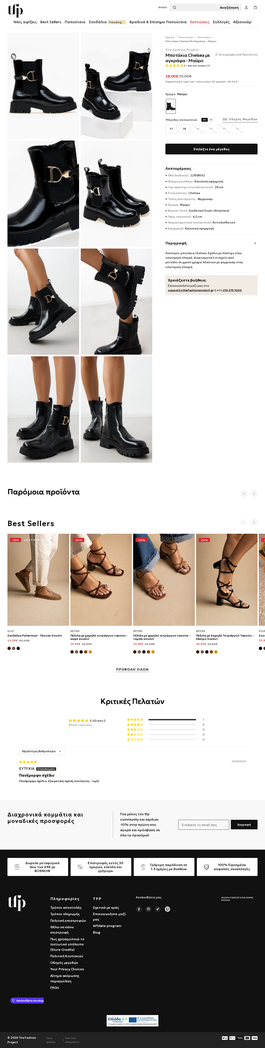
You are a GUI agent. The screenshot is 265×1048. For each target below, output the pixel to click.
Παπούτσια (185, 37)
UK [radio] (211, 119)
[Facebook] (139, 909)
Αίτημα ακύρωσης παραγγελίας (65, 978)
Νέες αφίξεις (25, 21)
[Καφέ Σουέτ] (9, 649)
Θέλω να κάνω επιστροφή (62, 929)
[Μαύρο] (260, 649)
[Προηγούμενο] (244, 493)
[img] (28, 762)
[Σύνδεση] (246, 7)
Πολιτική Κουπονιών (66, 956)
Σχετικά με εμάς (106, 907)
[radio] (171, 128)
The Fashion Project (182, 50)
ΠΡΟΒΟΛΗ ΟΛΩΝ (132, 669)
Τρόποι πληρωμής (65, 914)
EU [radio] (204, 119)
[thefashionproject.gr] (16, 903)
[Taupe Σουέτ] (76, 652)
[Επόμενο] (254, 493)
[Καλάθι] (255, 7)
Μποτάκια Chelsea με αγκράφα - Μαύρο (191, 41)
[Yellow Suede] (90, 652)
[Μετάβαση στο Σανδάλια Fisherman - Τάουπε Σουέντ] (38, 580)
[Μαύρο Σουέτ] (18, 649)
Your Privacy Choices (67, 969)
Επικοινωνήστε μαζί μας (109, 916)
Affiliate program (107, 926)
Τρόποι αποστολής (66, 907)
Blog (96, 932)
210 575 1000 (232, 290)
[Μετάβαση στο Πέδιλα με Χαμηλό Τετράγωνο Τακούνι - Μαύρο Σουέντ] (227, 580)
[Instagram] (148, 909)
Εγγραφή (244, 824)
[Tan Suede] (85, 652)
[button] (162, 7)
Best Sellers (50, 21)
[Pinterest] (167, 909)
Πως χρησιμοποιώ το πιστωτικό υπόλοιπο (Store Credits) (67, 944)
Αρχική (169, 37)
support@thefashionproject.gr (191, 290)
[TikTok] (158, 909)
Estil (10, 631)
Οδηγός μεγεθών (243, 119)
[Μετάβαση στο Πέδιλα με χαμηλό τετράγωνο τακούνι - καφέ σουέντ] (101, 580)
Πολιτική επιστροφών (68, 920)
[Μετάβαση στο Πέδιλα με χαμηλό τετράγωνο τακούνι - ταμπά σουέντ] (164, 580)
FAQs (54, 987)
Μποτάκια (204, 37)
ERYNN (75, 631)
